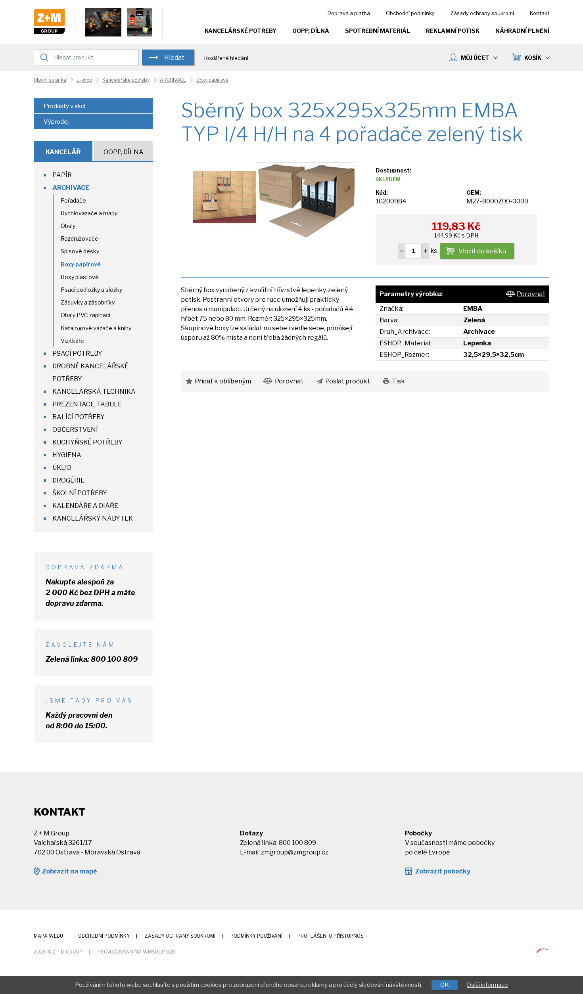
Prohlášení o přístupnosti (332, 936)
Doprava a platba (349, 13)
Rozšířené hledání (226, 58)
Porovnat (531, 294)
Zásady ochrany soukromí (482, 13)
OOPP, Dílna (310, 30)
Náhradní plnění (522, 30)
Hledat (174, 57)
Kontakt (539, 13)
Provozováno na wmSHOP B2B (136, 952)
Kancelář (63, 152)
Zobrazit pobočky (442, 871)
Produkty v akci (64, 106)
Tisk (398, 381)
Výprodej (56, 121)
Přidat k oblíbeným (223, 381)
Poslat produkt (347, 381)
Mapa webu (48, 936)
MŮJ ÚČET (475, 57)
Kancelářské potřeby (240, 30)
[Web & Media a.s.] (543, 951)
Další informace (487, 984)
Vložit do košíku (482, 251)
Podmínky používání (256, 936)
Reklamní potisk (452, 30)
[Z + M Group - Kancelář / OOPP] (49, 32)
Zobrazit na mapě (69, 871)
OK (444, 984)
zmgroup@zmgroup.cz (294, 852)
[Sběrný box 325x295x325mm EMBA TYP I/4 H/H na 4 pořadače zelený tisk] (274, 199)
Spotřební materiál (377, 30)
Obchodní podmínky (410, 13)
